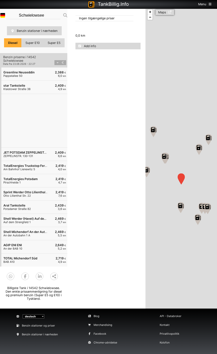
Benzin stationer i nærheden (37, 31)
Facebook (100, 333)
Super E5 (54, 43)
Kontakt (165, 325)
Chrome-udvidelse (105, 342)
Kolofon (165, 342)
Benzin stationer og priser (38, 325)
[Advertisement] (36, 120)
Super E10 (32, 43)
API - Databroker (170, 316)
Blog (96, 316)
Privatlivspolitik (169, 333)
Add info (90, 46)
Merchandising (103, 325)
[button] (197, 219)
